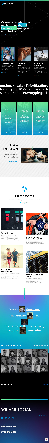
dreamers (33, 309)
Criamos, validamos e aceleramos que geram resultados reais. (16, 26)
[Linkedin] (2, 418)
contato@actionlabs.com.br (8, 426)
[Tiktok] (17, 418)
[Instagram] (6, 418)
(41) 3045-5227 (8, 432)
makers (21, 315)
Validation (7, 63)
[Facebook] (9, 418)
